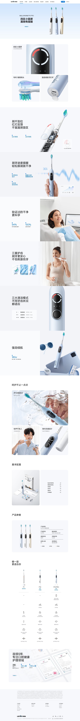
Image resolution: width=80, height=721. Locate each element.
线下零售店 (47, 706)
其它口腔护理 (36, 1)
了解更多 (14, 675)
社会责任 (47, 1)
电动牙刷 (21, 1)
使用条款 (49, 718)
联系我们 (60, 707)
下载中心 (32, 706)
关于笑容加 (52, 1)
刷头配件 (42, 1)
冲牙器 (26, 1)
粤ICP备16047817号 (43, 718)
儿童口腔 (30, 1)
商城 (63, 1)
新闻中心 (60, 706)
